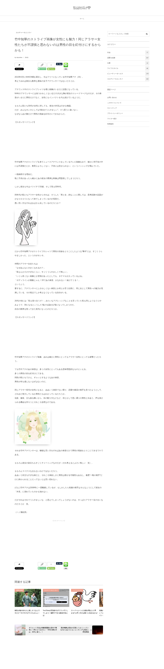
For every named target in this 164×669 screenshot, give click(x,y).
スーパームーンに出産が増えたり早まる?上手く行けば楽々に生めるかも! (84, 612)
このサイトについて (114, 103)
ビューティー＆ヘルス (127, 73)
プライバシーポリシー (115, 113)
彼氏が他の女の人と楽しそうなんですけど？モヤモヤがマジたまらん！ (27, 612)
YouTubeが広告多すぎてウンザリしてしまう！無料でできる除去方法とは (55, 613)
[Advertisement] (33, 139)
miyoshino (19, 57)
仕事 (127, 63)
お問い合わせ (112, 97)
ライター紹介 (112, 119)
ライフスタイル (77, 590)
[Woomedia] (82, 8)
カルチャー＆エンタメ (23, 32)
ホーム (82, 18)
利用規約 (110, 124)
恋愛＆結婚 (19, 590)
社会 (127, 52)
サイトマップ (112, 108)
